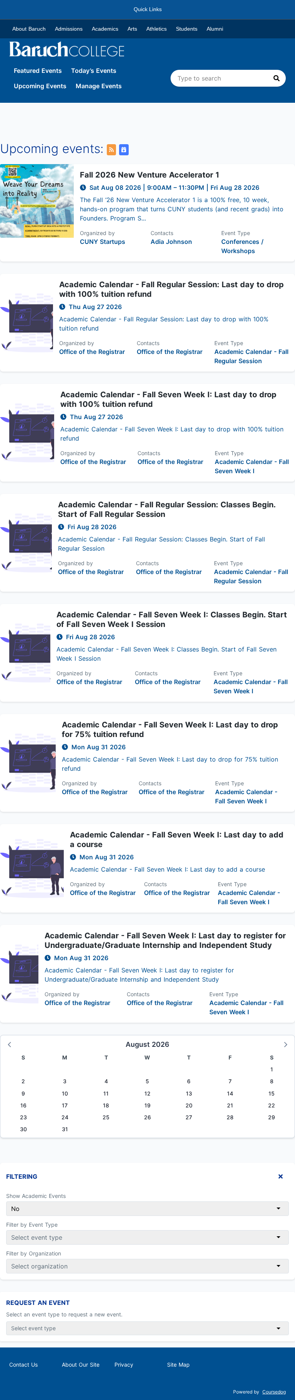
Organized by (97, 233)
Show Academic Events (36, 1196)
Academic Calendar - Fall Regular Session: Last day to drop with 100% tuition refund (171, 289)
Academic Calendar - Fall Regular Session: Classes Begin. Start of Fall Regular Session (166, 509)
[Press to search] (276, 78)
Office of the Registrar (92, 351)
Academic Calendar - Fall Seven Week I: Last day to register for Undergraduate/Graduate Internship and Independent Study (165, 940)
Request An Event (38, 1302)
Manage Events (99, 86)
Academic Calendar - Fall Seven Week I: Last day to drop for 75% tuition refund (170, 729)
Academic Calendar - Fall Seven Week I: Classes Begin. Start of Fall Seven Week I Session (171, 619)
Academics (105, 29)
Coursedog (274, 1392)
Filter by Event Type (32, 1224)
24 (64, 1117)
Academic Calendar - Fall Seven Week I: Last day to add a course (176, 839)
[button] (10, 1044)
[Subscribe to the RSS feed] (111, 149)
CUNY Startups (102, 241)
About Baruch (29, 29)
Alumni (215, 29)
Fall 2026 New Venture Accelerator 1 (149, 174)
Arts (132, 29)
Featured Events (38, 70)
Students (186, 29)
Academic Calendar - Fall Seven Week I (252, 466)
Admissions (69, 29)
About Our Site (80, 1364)
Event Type (235, 233)
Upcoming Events (40, 86)
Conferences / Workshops (242, 246)
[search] (228, 78)
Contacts (162, 233)
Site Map (178, 1364)
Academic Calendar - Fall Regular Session (251, 356)
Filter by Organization (33, 1253)
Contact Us (23, 1364)
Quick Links (148, 9)
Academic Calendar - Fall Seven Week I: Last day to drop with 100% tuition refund (168, 399)
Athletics (156, 29)
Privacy (123, 1364)
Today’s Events (93, 70)
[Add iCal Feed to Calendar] (123, 149)
